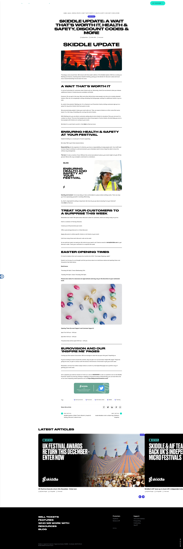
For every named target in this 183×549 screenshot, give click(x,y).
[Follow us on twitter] (116, 531)
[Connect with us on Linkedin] (119, 531)
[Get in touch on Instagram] (122, 531)
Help (135, 525)
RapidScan (115, 518)
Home (65, 13)
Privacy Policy (137, 520)
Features (25, 3)
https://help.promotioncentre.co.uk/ (98, 378)
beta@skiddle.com (112, 242)
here (85, 124)
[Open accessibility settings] (2, 276)
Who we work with (35, 3)
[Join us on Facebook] (114, 531)
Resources (46, 3)
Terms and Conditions (139, 518)
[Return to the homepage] (6, 3)
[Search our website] (180, 3)
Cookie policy (137, 523)
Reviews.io (115, 520)
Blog (69, 13)
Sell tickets (18, 3)
